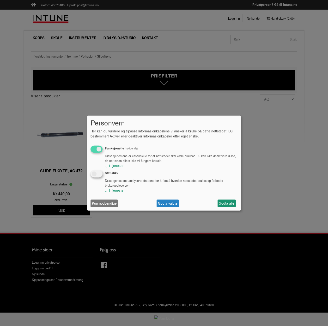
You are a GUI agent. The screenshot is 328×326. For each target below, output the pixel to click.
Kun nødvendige (104, 203)
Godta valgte (167, 203)
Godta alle (226, 203)
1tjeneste (114, 165)
